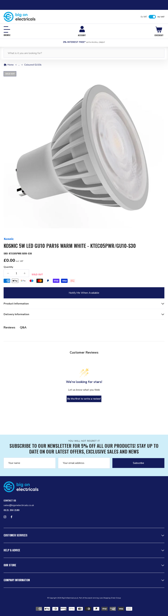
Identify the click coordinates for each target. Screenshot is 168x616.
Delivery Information (16, 314)
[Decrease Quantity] (8, 273)
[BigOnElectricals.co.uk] (20, 17)
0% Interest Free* (84, 42)
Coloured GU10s (33, 65)
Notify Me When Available (84, 293)
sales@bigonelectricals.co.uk (19, 505)
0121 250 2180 (11, 510)
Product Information (16, 303)
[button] (84, 151)
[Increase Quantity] (24, 273)
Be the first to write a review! (84, 398)
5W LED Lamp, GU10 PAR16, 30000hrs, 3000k (32, 305)
